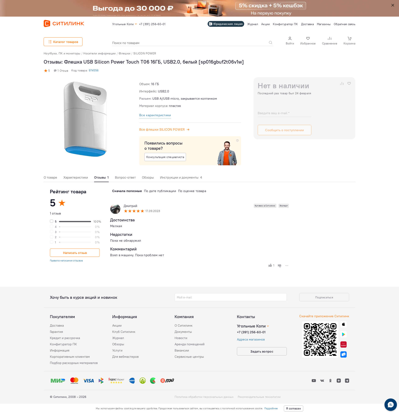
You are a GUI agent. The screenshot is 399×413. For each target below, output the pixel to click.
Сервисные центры (189, 356)
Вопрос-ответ (125, 177)
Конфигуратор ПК (63, 344)
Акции (117, 325)
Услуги (117, 350)
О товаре (50, 177)
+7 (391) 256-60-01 (251, 332)
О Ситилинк (183, 325)
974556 (94, 70)
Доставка (57, 325)
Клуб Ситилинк (123, 332)
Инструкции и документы (181, 177)
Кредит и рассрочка (65, 338)
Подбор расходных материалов (74, 363)
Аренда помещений (189, 344)
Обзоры (148, 177)
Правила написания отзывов (66, 260)
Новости (181, 338)
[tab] (50, 178)
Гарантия (56, 332)
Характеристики (75, 177)
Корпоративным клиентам (70, 356)
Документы (183, 332)
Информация (59, 350)
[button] (290, 41)
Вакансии (182, 350)
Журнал (118, 338)
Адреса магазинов (251, 339)
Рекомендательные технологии (259, 397)
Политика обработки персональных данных (204, 397)
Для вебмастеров (125, 356)
